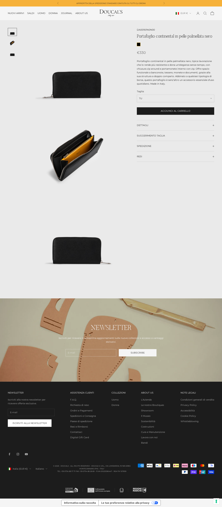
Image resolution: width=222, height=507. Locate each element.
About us (81, 13)
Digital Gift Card (79, 437)
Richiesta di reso (79, 405)
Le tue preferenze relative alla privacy (125, 502)
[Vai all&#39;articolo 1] (12, 32)
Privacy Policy (189, 405)
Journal (66, 13)
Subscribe (138, 352)
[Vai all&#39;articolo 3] (12, 53)
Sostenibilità (148, 421)
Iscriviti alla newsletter (30, 423)
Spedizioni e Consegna (83, 415)
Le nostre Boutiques (152, 405)
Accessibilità (188, 410)
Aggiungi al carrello (175, 111)
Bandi (144, 442)
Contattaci (76, 432)
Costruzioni (147, 426)
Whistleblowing (190, 421)
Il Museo (145, 415)
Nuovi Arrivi (16, 13)
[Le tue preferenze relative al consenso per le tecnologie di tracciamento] (216, 501)
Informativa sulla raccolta (80, 502)
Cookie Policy (188, 415)
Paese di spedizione (81, 421)
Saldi (30, 13)
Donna (53, 13)
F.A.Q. (73, 399)
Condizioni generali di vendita (197, 399)
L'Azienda (146, 399)
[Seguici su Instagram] (18, 454)
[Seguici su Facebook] (9, 454)
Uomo (41, 13)
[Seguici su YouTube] (26, 454)
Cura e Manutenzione (153, 432)
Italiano (40, 468)
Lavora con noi (149, 437)
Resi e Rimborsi (79, 426)
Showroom (147, 410)
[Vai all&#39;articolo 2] (12, 43)
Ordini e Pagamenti (81, 410)
